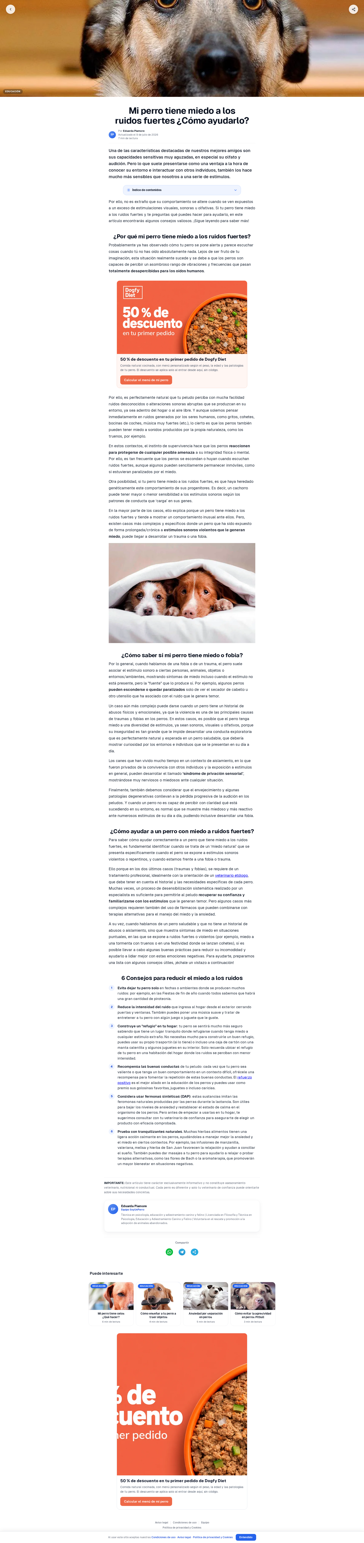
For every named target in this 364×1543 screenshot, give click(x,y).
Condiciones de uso (185, 1522)
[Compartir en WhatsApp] (169, 1252)
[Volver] (10, 9)
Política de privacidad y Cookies (182, 1527)
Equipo (205, 1522)
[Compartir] (353, 9)
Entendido (246, 1537)
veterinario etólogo (231, 875)
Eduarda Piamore (134, 130)
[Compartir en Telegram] (182, 1252)
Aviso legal (161, 1522)
